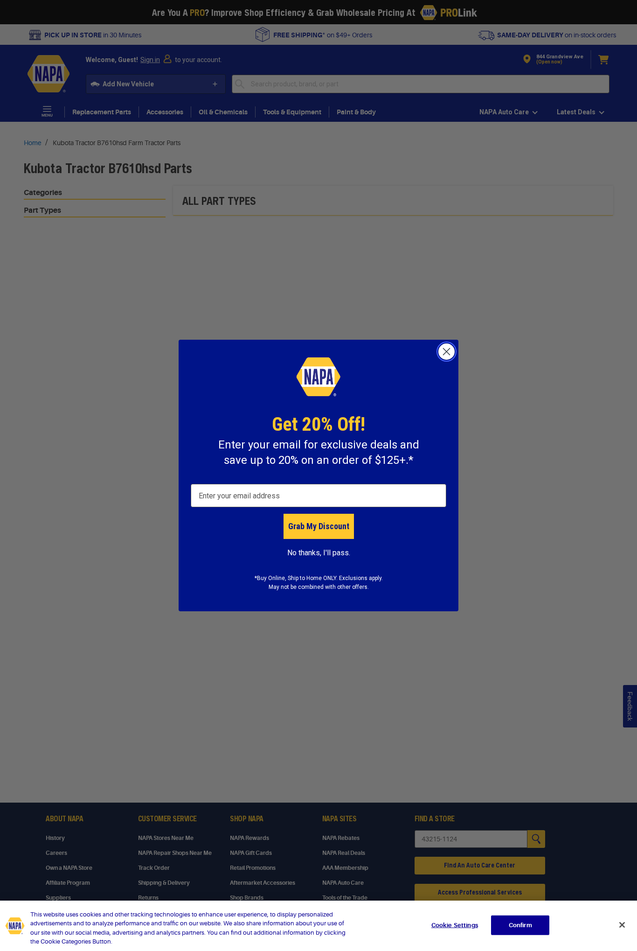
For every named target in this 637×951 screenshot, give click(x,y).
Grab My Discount (318, 526)
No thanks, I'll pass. (318, 552)
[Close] (622, 925)
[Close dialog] (446, 351)
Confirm (520, 925)
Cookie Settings (454, 925)
